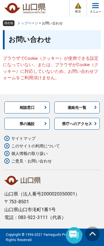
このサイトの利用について (35, 146)
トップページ (27, 23)
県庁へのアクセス (77, 124)
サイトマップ (23, 138)
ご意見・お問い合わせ (31, 161)
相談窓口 (27, 107)
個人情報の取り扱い (29, 153)
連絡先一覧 (77, 107)
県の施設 (27, 124)
